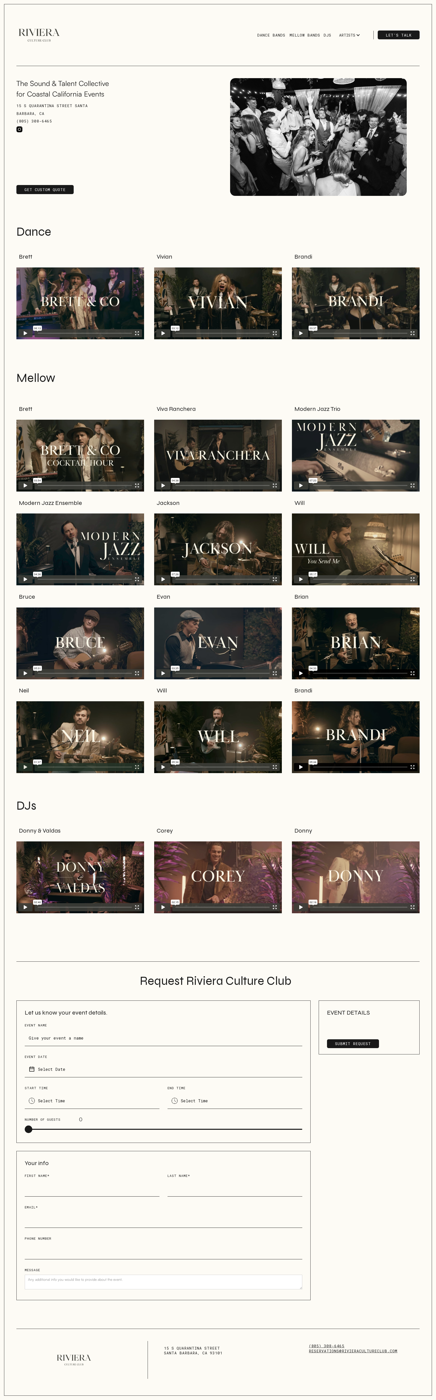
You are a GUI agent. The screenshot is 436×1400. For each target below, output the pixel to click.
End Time (176, 1088)
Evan (163, 596)
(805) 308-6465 (34, 121)
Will (299, 503)
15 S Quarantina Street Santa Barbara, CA (52, 109)
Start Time (36, 1088)
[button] (349, 35)
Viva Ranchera (176, 409)
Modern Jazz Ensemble (50, 503)
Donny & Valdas (40, 830)
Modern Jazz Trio (317, 409)
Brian (301, 596)
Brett (25, 256)
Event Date (36, 1056)
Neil (24, 690)
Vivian (164, 256)
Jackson (168, 503)
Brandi (303, 256)
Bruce (27, 596)
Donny (303, 830)
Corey (165, 830)
